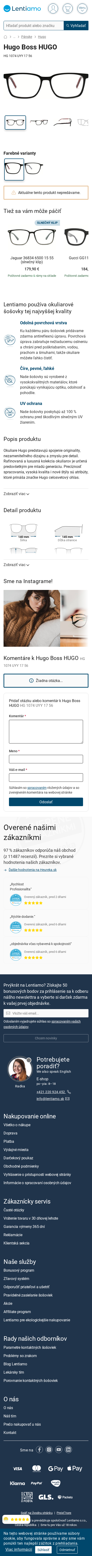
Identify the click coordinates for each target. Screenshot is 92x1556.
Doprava (10, 1133)
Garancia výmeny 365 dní (24, 1226)
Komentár (17, 716)
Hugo (42, 36)
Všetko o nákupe (17, 1124)
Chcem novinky (46, 1038)
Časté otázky (14, 1210)
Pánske (26, 36)
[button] (15, 122)
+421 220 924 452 (51, 1092)
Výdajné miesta (16, 1149)
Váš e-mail (18, 769)
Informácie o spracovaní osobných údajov (37, 1182)
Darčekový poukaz (18, 1157)
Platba (9, 1141)
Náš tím (10, 1416)
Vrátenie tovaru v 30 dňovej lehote (31, 1218)
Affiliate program (17, 1311)
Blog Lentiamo (15, 1364)
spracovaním (36, 787)
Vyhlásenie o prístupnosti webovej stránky (37, 1174)
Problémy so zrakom (20, 1355)
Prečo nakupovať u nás (22, 1424)
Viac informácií (18, 1549)
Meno (14, 751)
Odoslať (46, 801)
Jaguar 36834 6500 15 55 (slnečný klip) (32, 260)
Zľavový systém (16, 1278)
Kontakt (10, 1432)
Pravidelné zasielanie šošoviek (28, 1295)
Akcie (8, 1303)
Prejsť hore (64, 1513)
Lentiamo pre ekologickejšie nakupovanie (37, 1320)
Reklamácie (13, 1234)
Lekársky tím (14, 1372)
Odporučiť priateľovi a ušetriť (27, 1286)
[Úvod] (5, 36)
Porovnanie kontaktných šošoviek (31, 1380)
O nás (8, 1407)
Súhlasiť (43, 1549)
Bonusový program (19, 1270)
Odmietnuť (67, 1549)
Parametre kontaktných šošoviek (30, 1347)
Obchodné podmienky (21, 1166)
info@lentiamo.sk (50, 1098)
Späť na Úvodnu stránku (37, 1513)
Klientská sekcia (16, 1243)
